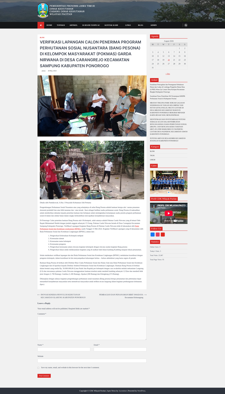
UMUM (152, 160)
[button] (168, 192)
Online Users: (154, 247)
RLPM (42, 37)
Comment (42, 314)
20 (169, 60)
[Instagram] (157, 234)
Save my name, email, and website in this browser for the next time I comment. (70, 367)
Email (96, 345)
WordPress (141, 391)
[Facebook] (152, 234)
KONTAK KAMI (111, 25)
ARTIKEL (73, 25)
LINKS (128, 25)
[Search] (186, 25)
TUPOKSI (61, 25)
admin (44, 71)
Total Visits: (154, 255)
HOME (49, 25)
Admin (153, 25)
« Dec (168, 74)
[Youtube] (162, 234)
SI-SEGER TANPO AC (91, 25)
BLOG (140, 25)
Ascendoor (123, 391)
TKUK (152, 155)
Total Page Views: (156, 259)
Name (40, 345)
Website (40, 356)
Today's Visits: (155, 251)
